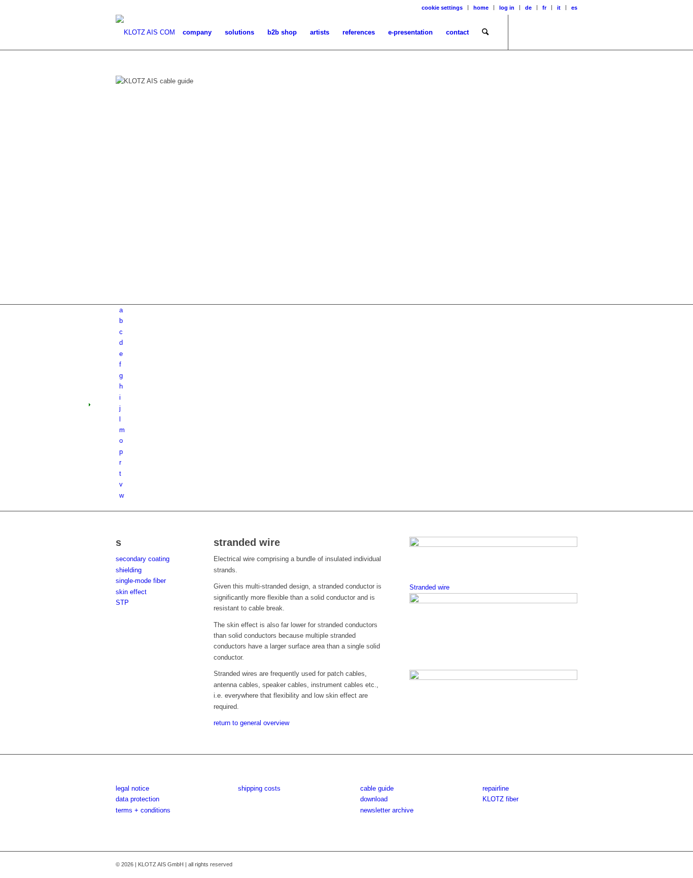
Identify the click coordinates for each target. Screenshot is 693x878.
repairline (495, 788)
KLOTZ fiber (500, 799)
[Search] (485, 32)
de (528, 8)
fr (544, 8)
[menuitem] (442, 7)
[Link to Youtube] (554, 32)
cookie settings (442, 8)
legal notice (132, 788)
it (559, 8)
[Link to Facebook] (524, 32)
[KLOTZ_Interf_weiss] (145, 32)
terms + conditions (143, 810)
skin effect (131, 592)
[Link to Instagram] (539, 32)
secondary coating (142, 559)
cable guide (377, 788)
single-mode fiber (141, 580)
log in (506, 8)
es (574, 8)
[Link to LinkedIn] (569, 32)
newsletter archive (386, 810)
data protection (137, 799)
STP (122, 602)
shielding (129, 570)
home (481, 8)
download (374, 799)
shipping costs (259, 788)
